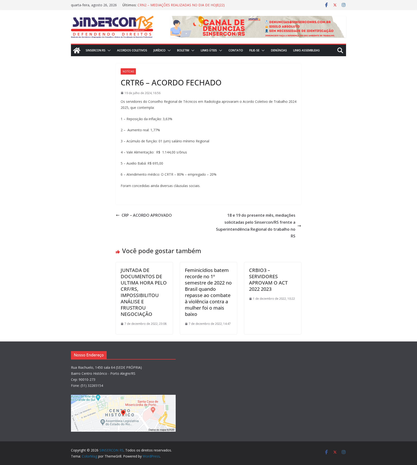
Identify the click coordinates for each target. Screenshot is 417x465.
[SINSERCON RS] (77, 50)
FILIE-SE (254, 50)
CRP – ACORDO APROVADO (147, 215)
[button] (108, 50)
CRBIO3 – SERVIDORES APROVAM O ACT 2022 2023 (268, 279)
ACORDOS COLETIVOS (132, 50)
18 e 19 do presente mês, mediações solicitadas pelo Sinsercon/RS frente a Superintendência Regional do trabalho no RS (255, 226)
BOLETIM (183, 50)
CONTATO (236, 50)
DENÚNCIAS (279, 50)
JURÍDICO (159, 50)
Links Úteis (209, 50)
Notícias (128, 71)
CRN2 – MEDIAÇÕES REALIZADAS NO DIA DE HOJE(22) (181, 5)
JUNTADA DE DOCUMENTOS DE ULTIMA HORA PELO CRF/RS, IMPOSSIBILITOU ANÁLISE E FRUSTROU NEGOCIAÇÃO (144, 292)
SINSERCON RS (95, 50)
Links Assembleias (306, 50)
